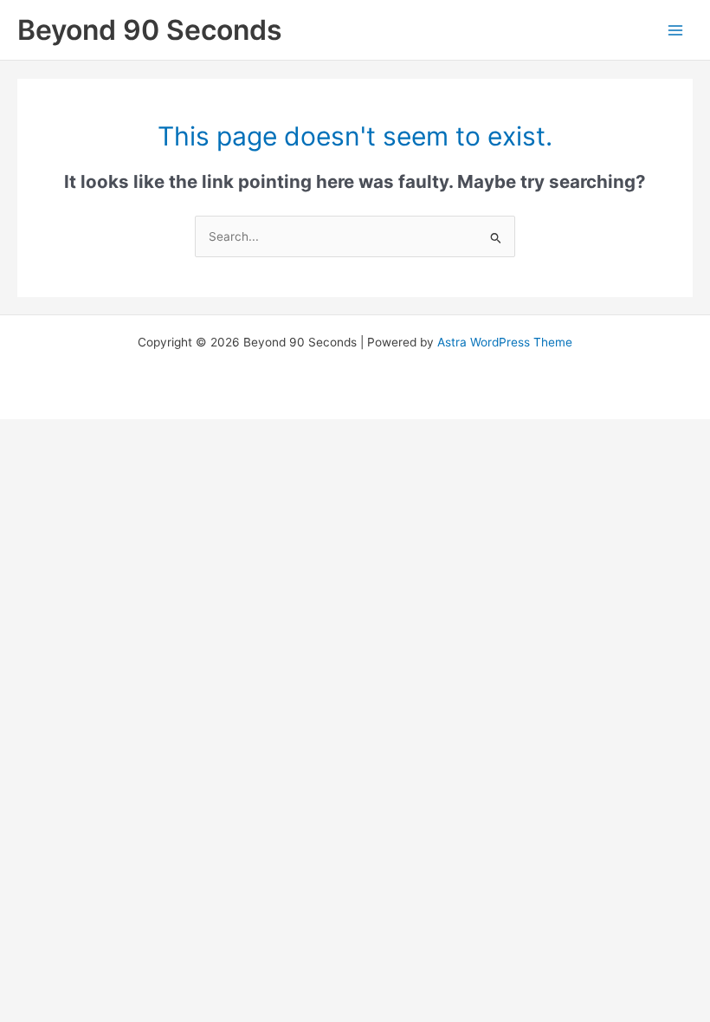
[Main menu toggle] (676, 30)
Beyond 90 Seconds (149, 30)
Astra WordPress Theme (504, 342)
